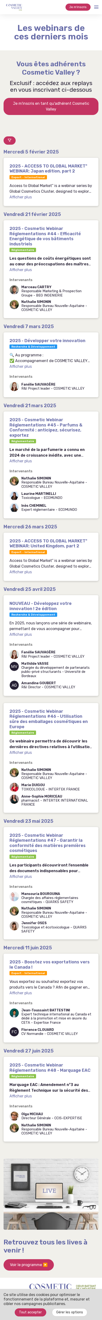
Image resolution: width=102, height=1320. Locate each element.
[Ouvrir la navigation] (96, 7)
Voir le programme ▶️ (29, 1265)
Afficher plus (20, 197)
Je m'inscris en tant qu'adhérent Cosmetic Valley (51, 106)
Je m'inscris (78, 7)
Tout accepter (30, 1312)
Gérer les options (69, 1312)
